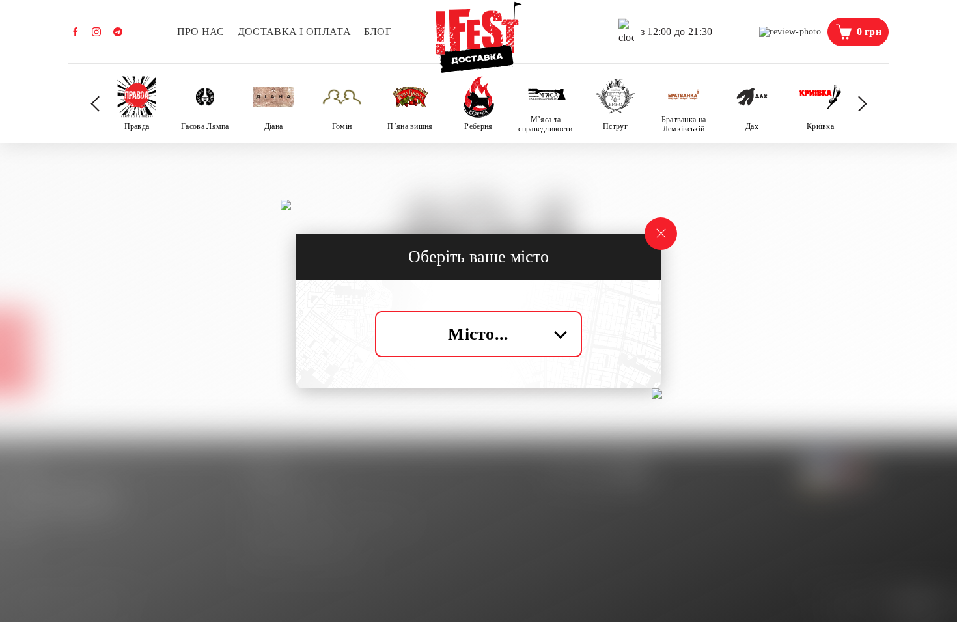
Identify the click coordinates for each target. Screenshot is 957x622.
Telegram (118, 32)
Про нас (201, 31)
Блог (377, 31)
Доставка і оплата (294, 31)
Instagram (96, 32)
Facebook (75, 32)
